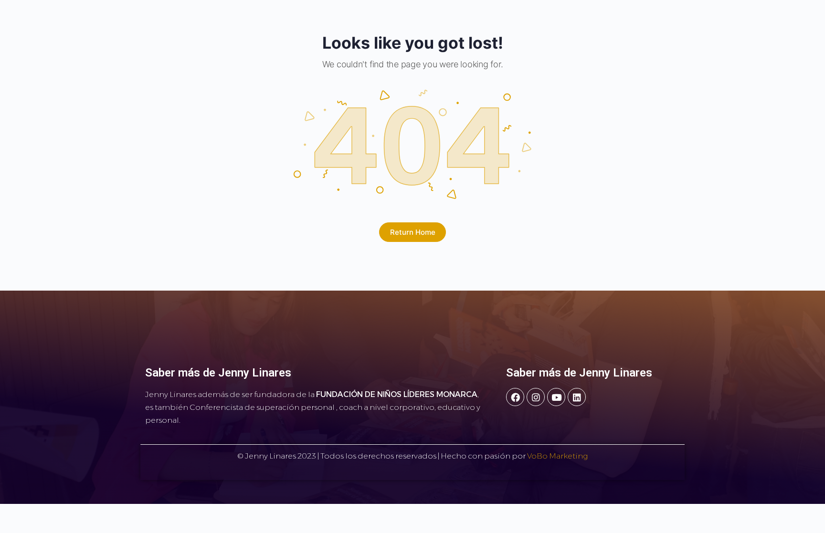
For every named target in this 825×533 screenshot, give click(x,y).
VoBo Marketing (557, 455)
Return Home (412, 232)
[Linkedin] (577, 397)
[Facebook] (515, 397)
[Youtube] (556, 397)
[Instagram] (536, 397)
